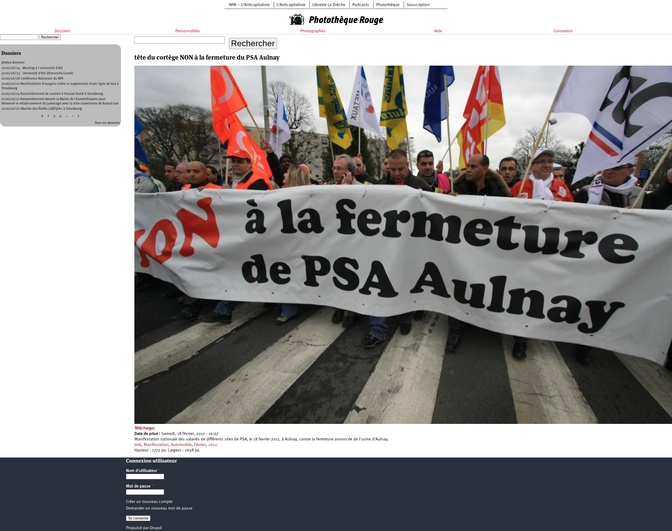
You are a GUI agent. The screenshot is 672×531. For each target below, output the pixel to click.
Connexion (563, 31)
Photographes (313, 31)
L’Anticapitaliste (291, 5)
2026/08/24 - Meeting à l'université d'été (32, 68)
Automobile (181, 445)
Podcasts (360, 5)
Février (200, 445)
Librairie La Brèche (328, 5)
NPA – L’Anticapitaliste (249, 5)
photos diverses (12, 62)
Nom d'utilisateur (143, 471)
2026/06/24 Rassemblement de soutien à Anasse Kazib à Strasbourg (52, 94)
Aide (438, 31)
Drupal (156, 528)
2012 (212, 445)
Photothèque (388, 5)
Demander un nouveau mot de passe (159, 508)
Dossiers (62, 31)
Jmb (137, 445)
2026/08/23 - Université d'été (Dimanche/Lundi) (37, 73)
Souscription (418, 5)
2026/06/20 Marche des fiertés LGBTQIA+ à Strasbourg (41, 109)
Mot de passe (140, 486)
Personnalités (187, 31)
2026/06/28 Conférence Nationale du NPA (32, 78)
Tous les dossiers (107, 123)
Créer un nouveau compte (149, 502)
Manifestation (156, 445)
